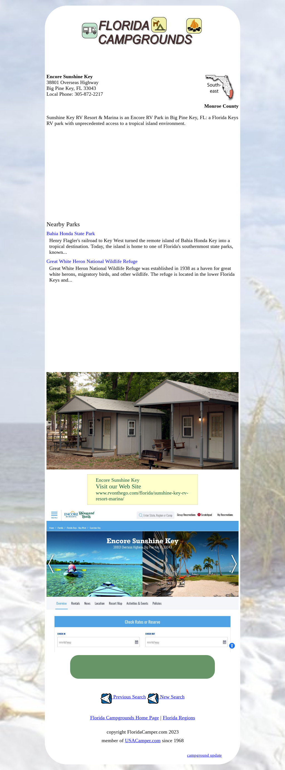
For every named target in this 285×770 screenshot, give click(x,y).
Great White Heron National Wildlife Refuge (91, 261)
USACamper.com (143, 740)
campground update (204, 755)
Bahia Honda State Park (70, 233)
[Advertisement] (141, 62)
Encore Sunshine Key (117, 480)
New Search (172, 697)
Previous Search (129, 697)
